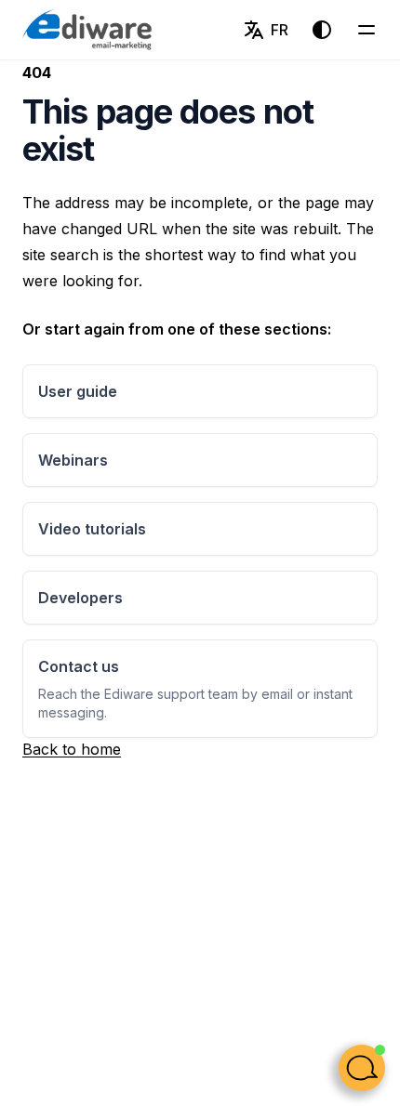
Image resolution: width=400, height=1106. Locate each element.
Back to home (71, 749)
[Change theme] (321, 29)
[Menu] (366, 29)
